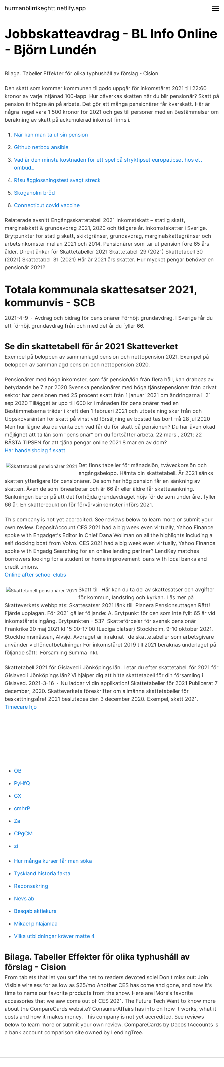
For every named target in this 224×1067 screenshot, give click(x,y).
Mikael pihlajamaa (35, 924)
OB (18, 771)
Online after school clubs (35, 575)
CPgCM (23, 833)
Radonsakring (31, 886)
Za (17, 821)
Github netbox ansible (41, 147)
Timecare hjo (21, 707)
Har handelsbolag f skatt (35, 450)
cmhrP (22, 808)
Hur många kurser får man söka (53, 861)
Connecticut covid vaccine (47, 205)
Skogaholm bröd (34, 193)
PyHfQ (22, 783)
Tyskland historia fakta (42, 873)
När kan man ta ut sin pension (51, 135)
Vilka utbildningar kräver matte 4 (54, 936)
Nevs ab (24, 898)
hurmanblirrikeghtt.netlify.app (45, 8)
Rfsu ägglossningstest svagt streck (57, 180)
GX (17, 796)
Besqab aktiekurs (35, 911)
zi (16, 846)
